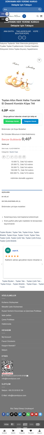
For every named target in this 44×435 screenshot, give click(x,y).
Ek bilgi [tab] (5, 197)
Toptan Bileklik (19, 284)
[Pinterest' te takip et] (32, 414)
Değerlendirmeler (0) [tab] (11, 201)
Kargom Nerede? (8, 345)
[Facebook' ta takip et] (4, 414)
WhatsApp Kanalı (12, 121)
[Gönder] (39, 9)
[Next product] (20, 37)
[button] (24, 16)
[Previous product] (24, 37)
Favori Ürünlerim (8, 341)
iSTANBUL (8, 376)
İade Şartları (6, 315)
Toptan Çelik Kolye (33, 238)
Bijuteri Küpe (22, 33)
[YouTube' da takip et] (36, 414)
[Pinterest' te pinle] (20, 157)
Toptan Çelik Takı (18, 238)
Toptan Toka (34, 235)
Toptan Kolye (27, 232)
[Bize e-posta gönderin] (24, 414)
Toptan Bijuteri (6, 232)
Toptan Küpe (12, 235)
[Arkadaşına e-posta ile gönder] (16, 157)
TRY (4, 19)
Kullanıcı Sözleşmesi (10, 302)
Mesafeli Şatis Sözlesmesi (12, 307)
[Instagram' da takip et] (8, 414)
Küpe (35, 31)
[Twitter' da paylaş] (12, 157)
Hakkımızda (6, 324)
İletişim (4, 350)
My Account (6, 337)
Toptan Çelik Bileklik (8, 241)
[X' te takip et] (16, 414)
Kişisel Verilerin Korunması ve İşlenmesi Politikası (21, 311)
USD (4, 14)
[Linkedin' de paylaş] (24, 157)
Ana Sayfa (9, 31)
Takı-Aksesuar (23, 31)
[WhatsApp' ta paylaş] (4, 157)
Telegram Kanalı (30, 121)
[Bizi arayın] (28, 414)
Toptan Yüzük (23, 235)
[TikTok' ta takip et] (12, 414)
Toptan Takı (17, 232)
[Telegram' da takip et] (40, 414)
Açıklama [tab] (6, 192)
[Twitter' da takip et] (20, 414)
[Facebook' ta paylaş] (8, 157)
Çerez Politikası (8, 319)
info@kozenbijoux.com (11, 378)
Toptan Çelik (5, 238)
